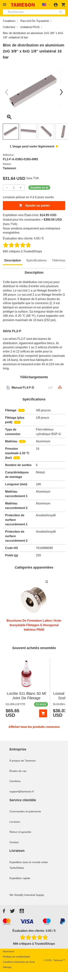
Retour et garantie (20, 831)
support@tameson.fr (21, 791)
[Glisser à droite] (6, 92)
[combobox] (34, 11)
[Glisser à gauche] (61, 92)
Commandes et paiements (25, 811)
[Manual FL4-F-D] (60, 388)
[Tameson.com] (23, 4)
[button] (5, 4)
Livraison (14, 821)
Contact (14, 842)
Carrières (15, 781)
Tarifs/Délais (16, 867)
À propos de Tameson (22, 760)
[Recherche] (61, 11)
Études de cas (17, 770)
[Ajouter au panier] (43, 713)
